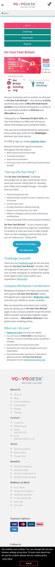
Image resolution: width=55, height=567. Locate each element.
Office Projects (20, 426)
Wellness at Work (20, 482)
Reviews (17, 408)
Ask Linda (18, 505)
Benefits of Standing (22, 466)
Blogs (16, 398)
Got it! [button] (29, 563)
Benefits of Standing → (27, 244)
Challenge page (25, 263)
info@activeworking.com (34, 359)
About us (18, 394)
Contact (15, 417)
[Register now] (14, 332)
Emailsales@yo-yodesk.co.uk (24, 437)
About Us (15, 389)
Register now (41, 296)
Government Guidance (23, 491)
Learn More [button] (7, 559)
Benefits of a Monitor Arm (25, 473)
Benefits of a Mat (21, 470)
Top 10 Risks (19, 487)
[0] (48, 5)
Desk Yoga (18, 501)
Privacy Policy (20, 456)
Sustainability (20, 405)
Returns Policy (20, 452)
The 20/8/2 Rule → (27, 250)
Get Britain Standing (22, 494)
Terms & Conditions (22, 449)
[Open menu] (2, 5)
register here (38, 141)
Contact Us (18, 422)
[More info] (22, 279)
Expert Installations (22, 401)
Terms (13, 443)
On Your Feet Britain (22, 498)
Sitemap (17, 412)
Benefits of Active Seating (25, 477)
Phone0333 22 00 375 (20, 431)
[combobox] (29, 13)
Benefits (15, 461)
